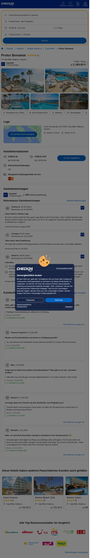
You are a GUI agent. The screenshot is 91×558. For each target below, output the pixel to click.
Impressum (69, 306)
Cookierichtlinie (22, 306)
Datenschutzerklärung (24, 304)
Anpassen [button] (30, 300)
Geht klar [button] (59, 300)
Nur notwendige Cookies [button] (64, 268)
